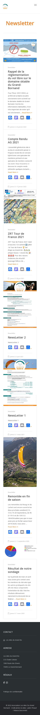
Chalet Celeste (12, 660)
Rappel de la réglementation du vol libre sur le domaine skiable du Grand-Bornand (19, 80)
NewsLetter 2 (17, 337)
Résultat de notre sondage (19, 570)
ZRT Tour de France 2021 (16, 235)
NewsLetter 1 (17, 415)
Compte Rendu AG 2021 (18, 140)
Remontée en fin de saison (19, 497)
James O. (13, 127)
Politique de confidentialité (12, 692)
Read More (26, 112)
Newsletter (11, 67)
